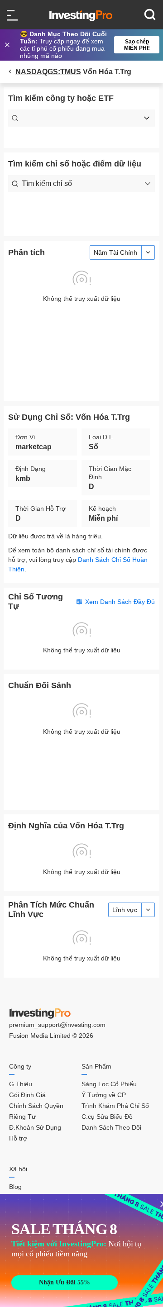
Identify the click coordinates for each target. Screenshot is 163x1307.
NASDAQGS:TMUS (48, 72)
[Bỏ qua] (8, 44)
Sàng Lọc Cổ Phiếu (109, 1084)
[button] (86, 44)
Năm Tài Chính (115, 252)
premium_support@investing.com (57, 1024)
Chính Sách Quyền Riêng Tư (36, 1111)
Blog (15, 1186)
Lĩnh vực (124, 909)
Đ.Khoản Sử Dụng (35, 1127)
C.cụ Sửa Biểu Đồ (107, 1116)
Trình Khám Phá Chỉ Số (115, 1105)
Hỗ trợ (18, 1138)
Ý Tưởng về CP (104, 1094)
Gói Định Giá (27, 1094)
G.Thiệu (20, 1084)
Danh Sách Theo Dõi (111, 1127)
